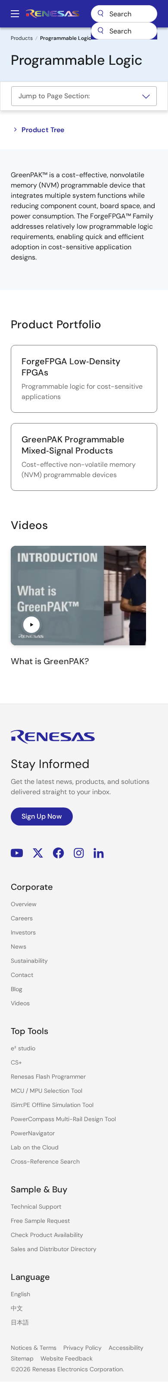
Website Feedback (66, 1358)
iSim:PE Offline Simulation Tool (52, 1105)
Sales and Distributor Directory (53, 1249)
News (18, 946)
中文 (17, 1308)
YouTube (17, 853)
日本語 (20, 1322)
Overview (24, 904)
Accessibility (126, 1348)
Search (124, 13)
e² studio (23, 1048)
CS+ (16, 1062)
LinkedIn (98, 853)
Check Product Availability (47, 1235)
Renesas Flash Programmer (48, 1076)
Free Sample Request (40, 1221)
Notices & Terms (33, 1348)
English (20, 1294)
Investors (23, 932)
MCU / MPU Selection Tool (46, 1091)
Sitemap (22, 1358)
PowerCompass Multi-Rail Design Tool (63, 1119)
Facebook (58, 853)
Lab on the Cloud (35, 1147)
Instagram (79, 853)
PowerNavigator (33, 1133)
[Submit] (100, 31)
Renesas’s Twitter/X (38, 853)
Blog (16, 989)
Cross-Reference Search (45, 1161)
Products (22, 38)
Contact (22, 975)
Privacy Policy (82, 1348)
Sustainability (29, 961)
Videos (20, 1003)
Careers (22, 918)
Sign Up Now (42, 816)
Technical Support (36, 1206)
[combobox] (124, 30)
